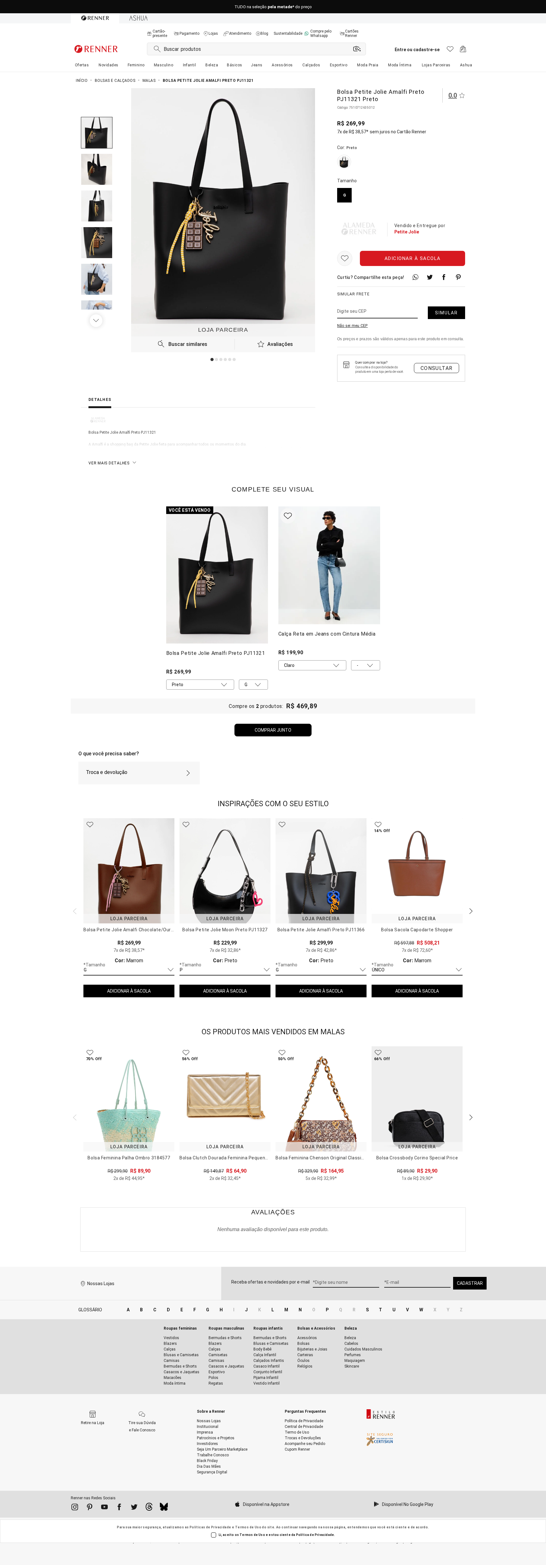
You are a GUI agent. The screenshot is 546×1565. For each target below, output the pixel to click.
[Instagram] (75, 1508)
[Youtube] (104, 1508)
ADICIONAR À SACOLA (129, 991)
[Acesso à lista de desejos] (450, 51)
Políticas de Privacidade (210, 1527)
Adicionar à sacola (413, 258)
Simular (446, 312)
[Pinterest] (90, 1508)
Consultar (437, 368)
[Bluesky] (164, 1508)
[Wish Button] (344, 258)
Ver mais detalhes (109, 463)
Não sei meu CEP (352, 325)
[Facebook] (119, 1508)
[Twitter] (134, 1508)
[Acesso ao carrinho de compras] (463, 51)
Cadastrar (470, 1283)
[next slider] (74, 910)
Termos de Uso (248, 1527)
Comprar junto (273, 730)
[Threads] (149, 1508)
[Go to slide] (212, 359)
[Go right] (96, 321)
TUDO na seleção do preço (273, 6)
